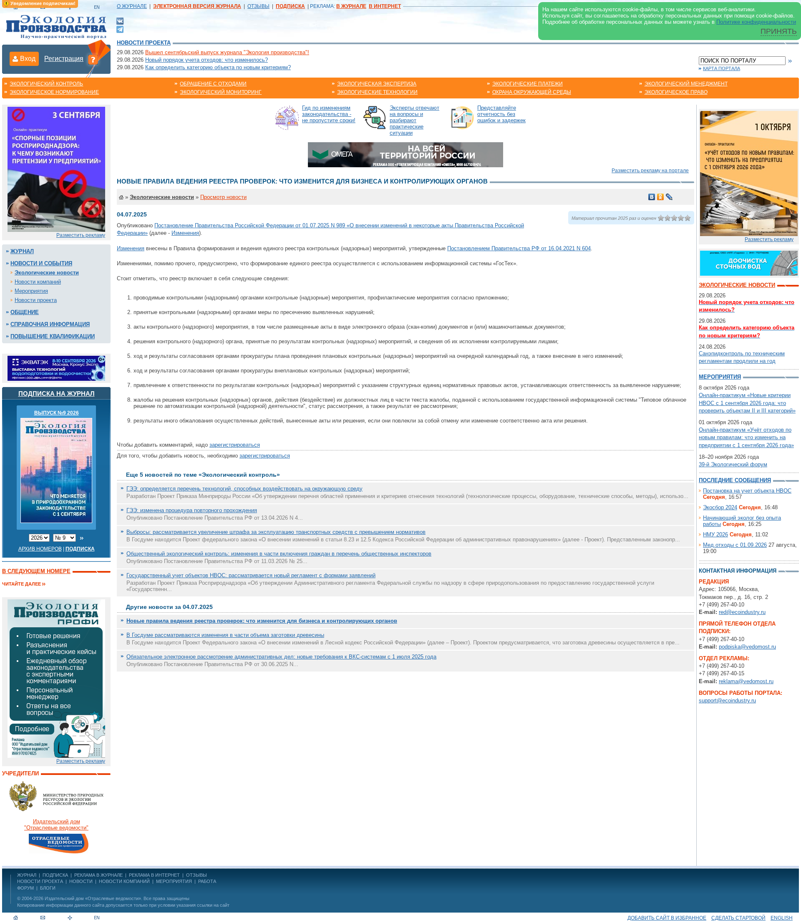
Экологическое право (676, 92)
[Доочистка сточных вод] (749, 262)
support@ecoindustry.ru (727, 700)
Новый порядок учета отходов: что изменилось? (206, 60)
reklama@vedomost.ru (746, 681)
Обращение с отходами (213, 84)
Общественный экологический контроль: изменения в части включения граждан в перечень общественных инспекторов (278, 554)
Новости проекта (144, 43)
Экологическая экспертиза (376, 84)
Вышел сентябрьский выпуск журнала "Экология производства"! (227, 52)
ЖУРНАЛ (26, 875)
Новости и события (41, 263)
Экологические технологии (377, 92)
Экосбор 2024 (720, 507)
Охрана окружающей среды (531, 92)
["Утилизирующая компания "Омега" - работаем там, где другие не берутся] (405, 154)
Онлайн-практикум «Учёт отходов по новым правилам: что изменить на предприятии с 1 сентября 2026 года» (746, 437)
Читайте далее (21, 583)
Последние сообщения (735, 480)
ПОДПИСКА (55, 875)
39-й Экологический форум (733, 464)
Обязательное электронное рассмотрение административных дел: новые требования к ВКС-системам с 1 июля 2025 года (281, 657)
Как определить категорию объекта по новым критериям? (218, 67)
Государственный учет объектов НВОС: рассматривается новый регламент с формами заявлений (250, 575)
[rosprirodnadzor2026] (56, 169)
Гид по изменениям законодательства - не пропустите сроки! (328, 114)
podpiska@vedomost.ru (747, 647)
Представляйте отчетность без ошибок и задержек (501, 114)
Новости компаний (38, 282)
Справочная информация (50, 324)
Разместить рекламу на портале (650, 171)
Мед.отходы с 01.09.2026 (735, 545)
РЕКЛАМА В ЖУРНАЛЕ (98, 875)
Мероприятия (31, 291)
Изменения (185, 233)
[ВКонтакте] (120, 21)
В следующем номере (36, 571)
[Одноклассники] (660, 196)
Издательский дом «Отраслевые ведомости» (93, 898)
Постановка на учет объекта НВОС (747, 491)
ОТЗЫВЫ (258, 6)
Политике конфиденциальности (756, 22)
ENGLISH (782, 918)
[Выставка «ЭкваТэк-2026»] (56, 368)
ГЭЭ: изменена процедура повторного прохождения (191, 510)
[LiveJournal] (669, 196)
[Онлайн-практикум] (749, 173)
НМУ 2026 (715, 534)
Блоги (47, 887)
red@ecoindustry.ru (742, 612)
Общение (24, 312)
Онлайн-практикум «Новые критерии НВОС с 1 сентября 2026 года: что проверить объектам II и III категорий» (747, 402)
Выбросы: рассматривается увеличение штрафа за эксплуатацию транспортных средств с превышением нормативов (276, 532)
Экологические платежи (527, 84)
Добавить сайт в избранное (666, 918)
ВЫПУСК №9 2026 (56, 413)
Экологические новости (47, 272)
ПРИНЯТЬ (779, 31)
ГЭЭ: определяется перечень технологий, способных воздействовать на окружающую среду (244, 488)
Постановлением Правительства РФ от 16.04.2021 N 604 (519, 248)
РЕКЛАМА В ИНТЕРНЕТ (154, 875)
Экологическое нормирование (54, 92)
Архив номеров (40, 549)
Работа (207, 881)
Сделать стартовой (738, 918)
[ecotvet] (56, 678)
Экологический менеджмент (686, 84)
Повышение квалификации (52, 336)
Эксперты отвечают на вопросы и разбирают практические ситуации (414, 120)
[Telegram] (119, 28)
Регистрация (63, 58)
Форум (25, 887)
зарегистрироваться (234, 445)
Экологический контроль (46, 84)
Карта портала (721, 68)
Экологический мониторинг (221, 92)
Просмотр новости (223, 197)
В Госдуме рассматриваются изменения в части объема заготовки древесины (225, 635)
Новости (81, 881)
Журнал (22, 251)
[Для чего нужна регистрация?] (93, 59)
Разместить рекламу (80, 235)
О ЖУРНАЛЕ (132, 6)
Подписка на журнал (56, 393)
